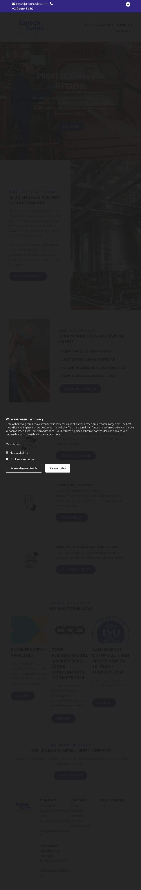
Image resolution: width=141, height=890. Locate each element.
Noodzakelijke (19, 452)
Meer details (13, 444)
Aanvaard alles (58, 468)
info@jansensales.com (30, 4)
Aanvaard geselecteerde (23, 468)
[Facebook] (128, 4)
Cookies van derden (22, 459)
